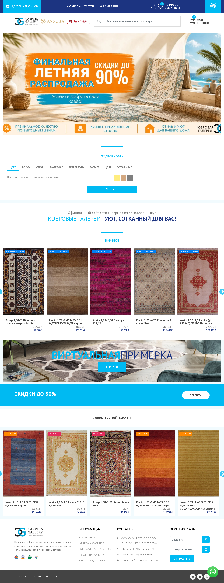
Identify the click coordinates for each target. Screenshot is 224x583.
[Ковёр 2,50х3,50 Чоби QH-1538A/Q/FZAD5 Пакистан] (197, 281)
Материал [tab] (56, 167)
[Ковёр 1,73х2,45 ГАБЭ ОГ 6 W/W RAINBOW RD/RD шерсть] (154, 463)
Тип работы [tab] (76, 167)
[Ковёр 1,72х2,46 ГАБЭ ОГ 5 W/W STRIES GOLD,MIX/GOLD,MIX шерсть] (198, 463)
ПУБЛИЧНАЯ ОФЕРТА (91, 554)
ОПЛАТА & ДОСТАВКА (92, 560)
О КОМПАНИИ (109, 6)
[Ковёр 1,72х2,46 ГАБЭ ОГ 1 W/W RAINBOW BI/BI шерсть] (67, 281)
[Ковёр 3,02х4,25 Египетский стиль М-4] (154, 281)
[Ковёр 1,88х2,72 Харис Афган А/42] (110, 463)
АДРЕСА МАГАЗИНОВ (91, 543)
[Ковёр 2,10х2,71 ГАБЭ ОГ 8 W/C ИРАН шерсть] (23, 463)
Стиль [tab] (40, 167)
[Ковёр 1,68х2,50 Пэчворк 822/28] (110, 281)
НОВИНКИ (112, 240)
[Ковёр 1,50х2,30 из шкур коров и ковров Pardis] (23, 281)
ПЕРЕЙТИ (112, 367)
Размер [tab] (94, 167)
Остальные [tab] (124, 167)
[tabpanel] (112, 177)
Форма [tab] (26, 167)
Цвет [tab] (13, 167)
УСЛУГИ (89, 6)
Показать (112, 189)
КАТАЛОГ (72, 6)
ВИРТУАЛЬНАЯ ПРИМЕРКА (95, 549)
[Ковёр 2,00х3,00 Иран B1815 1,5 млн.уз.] (67, 463)
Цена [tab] (108, 167)
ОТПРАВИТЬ (182, 558)
